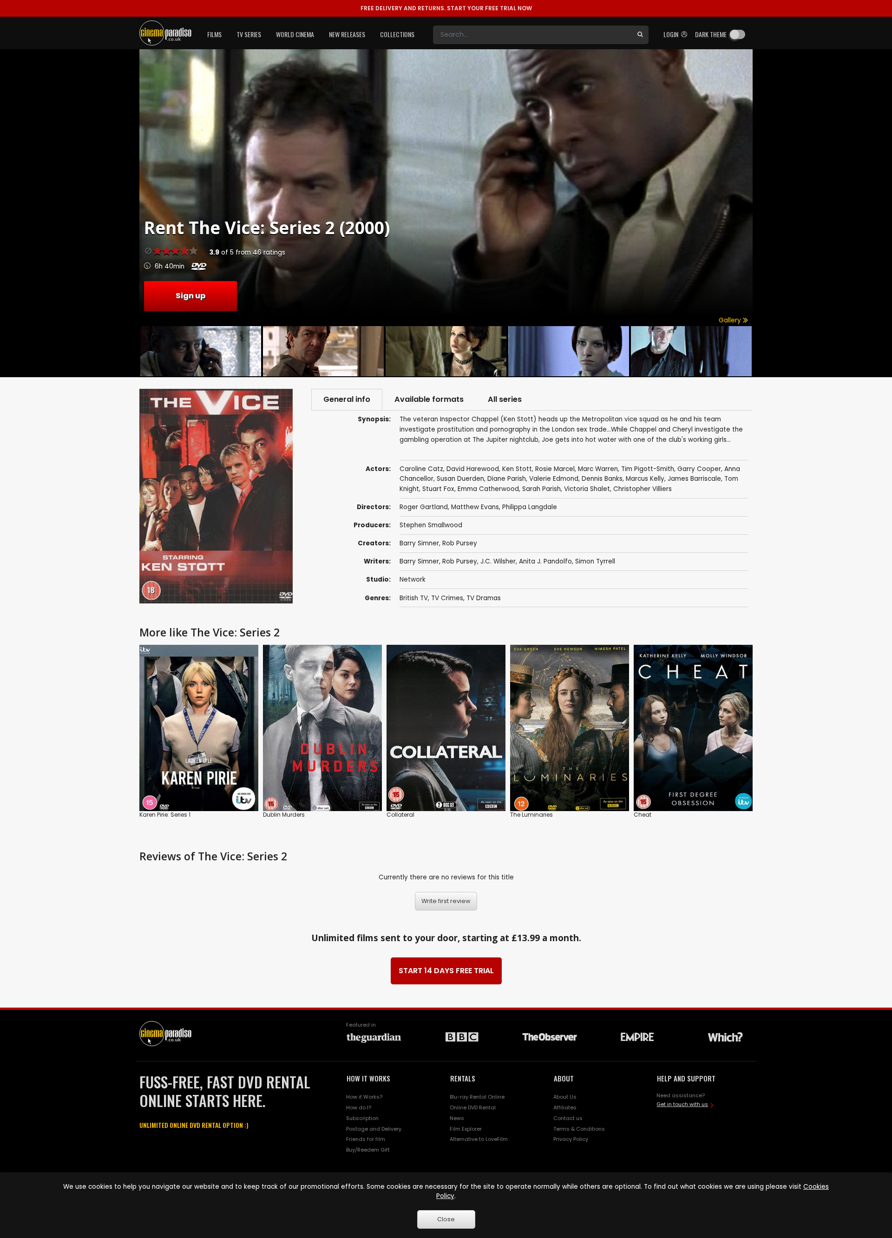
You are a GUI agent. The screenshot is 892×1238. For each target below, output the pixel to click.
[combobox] (532, 35)
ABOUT (564, 1078)
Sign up (190, 295)
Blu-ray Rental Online (477, 1096)
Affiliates (565, 1107)
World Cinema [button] (295, 34)
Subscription (362, 1118)
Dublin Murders (284, 815)
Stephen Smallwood (431, 525)
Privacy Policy (570, 1139)
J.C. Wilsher (498, 561)
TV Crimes (447, 598)
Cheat (642, 815)
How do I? (358, 1107)
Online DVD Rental (473, 1107)
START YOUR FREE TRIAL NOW (446, 8)
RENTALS (462, 1078)
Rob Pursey (459, 543)
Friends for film (365, 1139)
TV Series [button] (248, 34)
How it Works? (364, 1096)
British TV (414, 598)
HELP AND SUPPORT (686, 1078)
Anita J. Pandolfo (545, 561)
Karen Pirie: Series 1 (164, 815)
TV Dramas (483, 598)
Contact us (568, 1118)
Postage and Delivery (373, 1129)
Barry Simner (419, 543)
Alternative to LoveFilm (479, 1139)
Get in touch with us (682, 1104)
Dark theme (711, 34)
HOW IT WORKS (368, 1078)
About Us (565, 1096)
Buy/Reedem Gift (368, 1149)
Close (446, 1219)
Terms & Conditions (579, 1129)
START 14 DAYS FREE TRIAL (446, 970)
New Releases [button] (347, 34)
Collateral (400, 815)
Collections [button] (397, 34)
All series (505, 399)
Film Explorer (466, 1129)
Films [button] (214, 34)
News (457, 1118)
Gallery (731, 320)
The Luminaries (531, 815)
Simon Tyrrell (595, 561)
